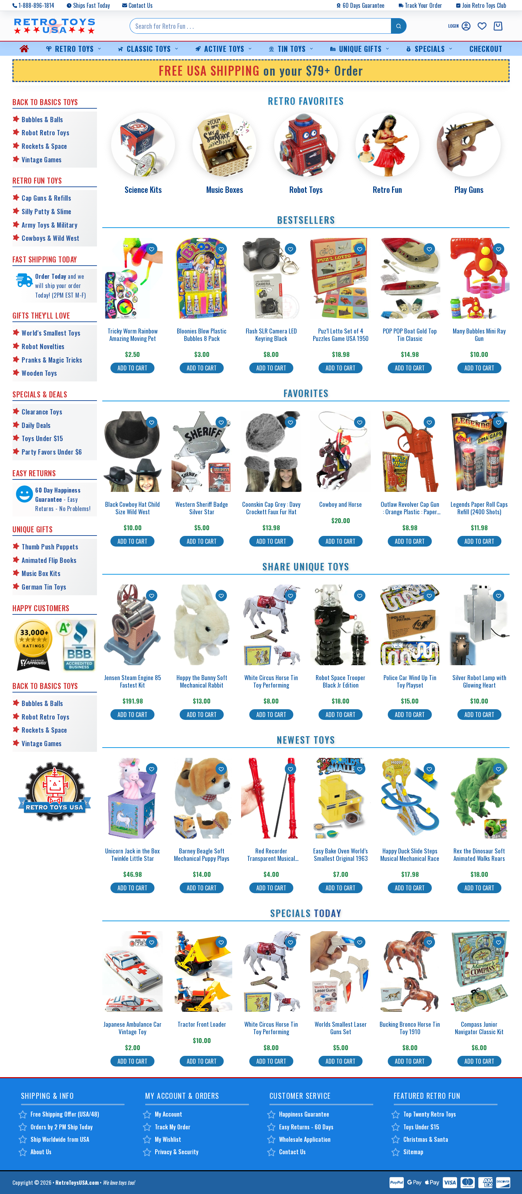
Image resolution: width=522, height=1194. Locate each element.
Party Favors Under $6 (52, 451)
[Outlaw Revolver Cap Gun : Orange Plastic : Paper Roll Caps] (410, 451)
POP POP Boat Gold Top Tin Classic (410, 334)
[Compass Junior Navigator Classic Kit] (479, 971)
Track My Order (172, 1127)
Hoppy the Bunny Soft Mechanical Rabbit (201, 681)
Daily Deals (36, 425)
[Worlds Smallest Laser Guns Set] (340, 971)
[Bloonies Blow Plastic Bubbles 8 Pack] (202, 278)
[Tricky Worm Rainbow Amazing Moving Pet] (132, 278)
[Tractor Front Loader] (202, 971)
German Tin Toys (44, 586)
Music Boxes (224, 189)
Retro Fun (387, 189)
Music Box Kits (41, 573)
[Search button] (399, 26)
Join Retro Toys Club (484, 5)
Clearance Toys (42, 411)
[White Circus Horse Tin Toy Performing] (271, 625)
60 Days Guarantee (363, 5)
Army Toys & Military (49, 224)
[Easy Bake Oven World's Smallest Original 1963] (340, 798)
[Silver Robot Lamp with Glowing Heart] (479, 625)
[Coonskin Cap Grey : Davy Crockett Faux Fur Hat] (271, 451)
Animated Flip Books (49, 560)
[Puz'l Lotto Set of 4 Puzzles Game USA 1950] (340, 278)
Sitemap (413, 1151)
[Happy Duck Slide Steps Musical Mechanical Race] (410, 798)
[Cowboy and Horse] (340, 451)
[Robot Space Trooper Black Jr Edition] (340, 625)
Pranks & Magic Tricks (52, 359)
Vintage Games (42, 159)
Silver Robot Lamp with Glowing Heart (479, 681)
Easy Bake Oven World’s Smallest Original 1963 (340, 854)
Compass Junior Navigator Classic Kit (479, 1028)
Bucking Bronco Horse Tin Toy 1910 (410, 1028)
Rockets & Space (44, 146)
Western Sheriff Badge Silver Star (201, 508)
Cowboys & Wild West (51, 238)
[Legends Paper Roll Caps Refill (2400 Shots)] (479, 451)
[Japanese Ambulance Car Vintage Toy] (132, 971)
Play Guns (469, 189)
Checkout (485, 48)
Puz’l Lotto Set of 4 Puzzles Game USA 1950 (341, 334)
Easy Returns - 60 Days (306, 1127)
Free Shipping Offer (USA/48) (65, 1114)
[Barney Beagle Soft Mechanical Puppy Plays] (202, 798)
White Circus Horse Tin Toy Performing (271, 681)
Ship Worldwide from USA (60, 1139)
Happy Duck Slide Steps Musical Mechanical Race (409, 854)
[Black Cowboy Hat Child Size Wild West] (132, 451)
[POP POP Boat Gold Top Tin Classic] (410, 278)
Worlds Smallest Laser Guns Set (341, 1028)
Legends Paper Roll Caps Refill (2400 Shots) (479, 508)
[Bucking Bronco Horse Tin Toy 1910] (410, 971)
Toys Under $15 (42, 438)
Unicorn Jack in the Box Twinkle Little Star (132, 854)
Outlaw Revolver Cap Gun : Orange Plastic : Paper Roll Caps (410, 511)
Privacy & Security (177, 1151)
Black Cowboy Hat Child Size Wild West (132, 508)
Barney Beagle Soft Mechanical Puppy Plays (201, 854)
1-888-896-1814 (36, 5)
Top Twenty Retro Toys (429, 1114)
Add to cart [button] (132, 368)
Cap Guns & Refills (46, 197)
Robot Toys (305, 189)
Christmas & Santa (425, 1139)
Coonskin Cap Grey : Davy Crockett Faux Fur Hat (271, 508)
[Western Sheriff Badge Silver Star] (202, 451)
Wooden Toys (39, 373)
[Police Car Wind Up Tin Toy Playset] (410, 625)
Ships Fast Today (91, 5)
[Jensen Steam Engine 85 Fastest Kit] (132, 625)
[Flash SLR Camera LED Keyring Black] (271, 278)
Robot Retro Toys (45, 132)
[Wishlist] (482, 26)
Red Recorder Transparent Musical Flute (271, 858)
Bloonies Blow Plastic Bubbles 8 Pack (202, 334)
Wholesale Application (305, 1139)
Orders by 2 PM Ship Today (62, 1127)
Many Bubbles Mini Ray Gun (479, 334)
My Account (168, 1114)
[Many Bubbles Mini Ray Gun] (479, 278)
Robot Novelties (43, 346)
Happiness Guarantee (304, 1114)
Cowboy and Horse (340, 504)
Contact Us (141, 5)
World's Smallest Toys (51, 332)
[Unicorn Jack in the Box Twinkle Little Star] (132, 798)
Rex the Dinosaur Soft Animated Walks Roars (479, 854)
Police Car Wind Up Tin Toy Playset (410, 681)
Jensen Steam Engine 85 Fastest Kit (132, 681)
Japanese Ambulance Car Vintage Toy (132, 1028)
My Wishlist (168, 1139)
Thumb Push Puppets (50, 546)
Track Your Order (423, 5)
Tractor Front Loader (202, 1024)
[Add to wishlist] (151, 249)
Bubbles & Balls (42, 119)
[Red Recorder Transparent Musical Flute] (271, 798)
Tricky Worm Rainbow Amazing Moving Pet (133, 334)
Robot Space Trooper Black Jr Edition (340, 681)
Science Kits (143, 189)
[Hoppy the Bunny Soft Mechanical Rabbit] (202, 625)
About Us (41, 1151)
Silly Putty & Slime (46, 211)
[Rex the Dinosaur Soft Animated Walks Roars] (479, 798)
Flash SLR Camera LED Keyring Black (271, 334)
